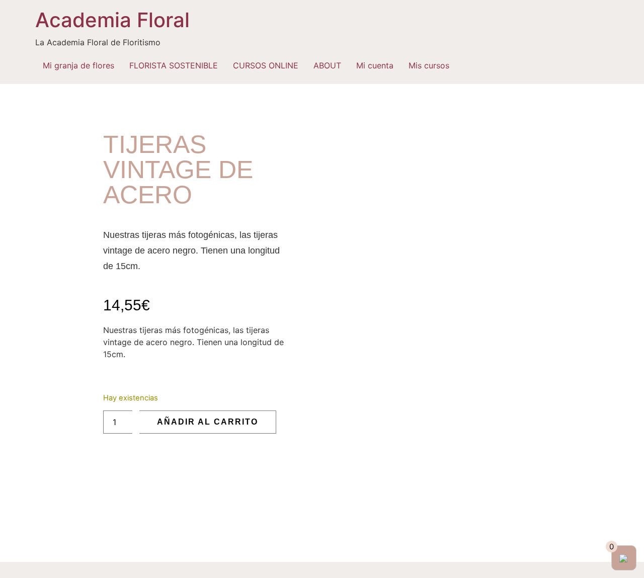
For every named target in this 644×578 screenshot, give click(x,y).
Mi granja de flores (78, 65)
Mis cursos (429, 65)
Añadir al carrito (207, 422)
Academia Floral (112, 20)
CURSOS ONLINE (265, 65)
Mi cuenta (374, 65)
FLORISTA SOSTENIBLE (173, 65)
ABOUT (327, 65)
